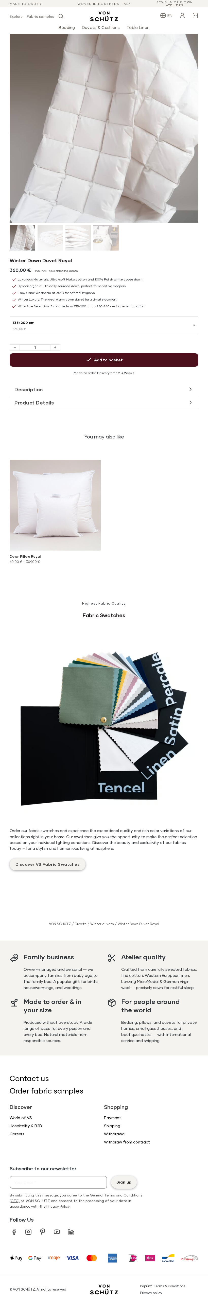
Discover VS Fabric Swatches (47, 864)
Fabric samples (40, 17)
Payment (112, 1117)
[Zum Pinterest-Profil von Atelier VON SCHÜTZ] (42, 1231)
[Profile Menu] (182, 16)
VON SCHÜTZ (60, 924)
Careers (17, 1134)
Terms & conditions (169, 1286)
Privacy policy (151, 1293)
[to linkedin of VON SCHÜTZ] (71, 1231)
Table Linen (138, 27)
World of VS (21, 1117)
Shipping (112, 1125)
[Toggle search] (61, 16)
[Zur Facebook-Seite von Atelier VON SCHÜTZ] (14, 1231)
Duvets (80, 924)
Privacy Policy (58, 1206)
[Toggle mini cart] (195, 15)
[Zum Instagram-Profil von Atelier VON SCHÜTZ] (28, 1231)
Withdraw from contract (127, 1142)
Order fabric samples (46, 1090)
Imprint (146, 1286)
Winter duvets (102, 924)
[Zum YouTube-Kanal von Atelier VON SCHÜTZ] (56, 1231)
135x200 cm (23, 322)
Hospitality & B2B (26, 1125)
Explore (16, 17)
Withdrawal (114, 1134)
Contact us (29, 1078)
